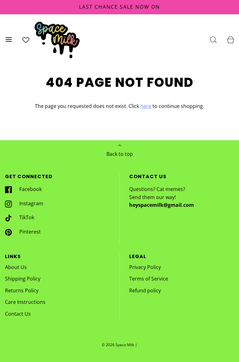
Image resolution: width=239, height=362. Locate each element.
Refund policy (145, 290)
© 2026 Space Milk (118, 344)
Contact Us (18, 313)
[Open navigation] (8, 39)
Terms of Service (148, 278)
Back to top (119, 154)
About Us (16, 267)
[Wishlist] (25, 39)
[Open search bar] (213, 39)
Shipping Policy (22, 278)
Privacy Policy (145, 267)
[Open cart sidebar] (230, 39)
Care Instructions (25, 302)
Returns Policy (22, 290)
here (145, 106)
